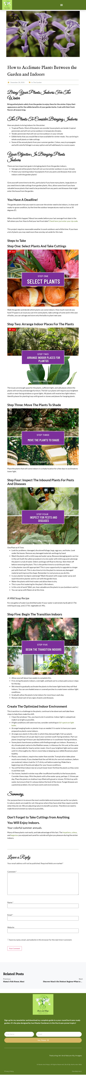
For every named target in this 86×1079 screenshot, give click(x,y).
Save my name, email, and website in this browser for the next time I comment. (40, 940)
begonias (14, 835)
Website (10, 927)
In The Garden (36, 82)
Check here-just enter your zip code (63, 221)
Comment (12, 872)
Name (10, 902)
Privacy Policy (9, 1071)
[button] (62, 5)
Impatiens (67, 832)
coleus (74, 832)
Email (10, 915)
